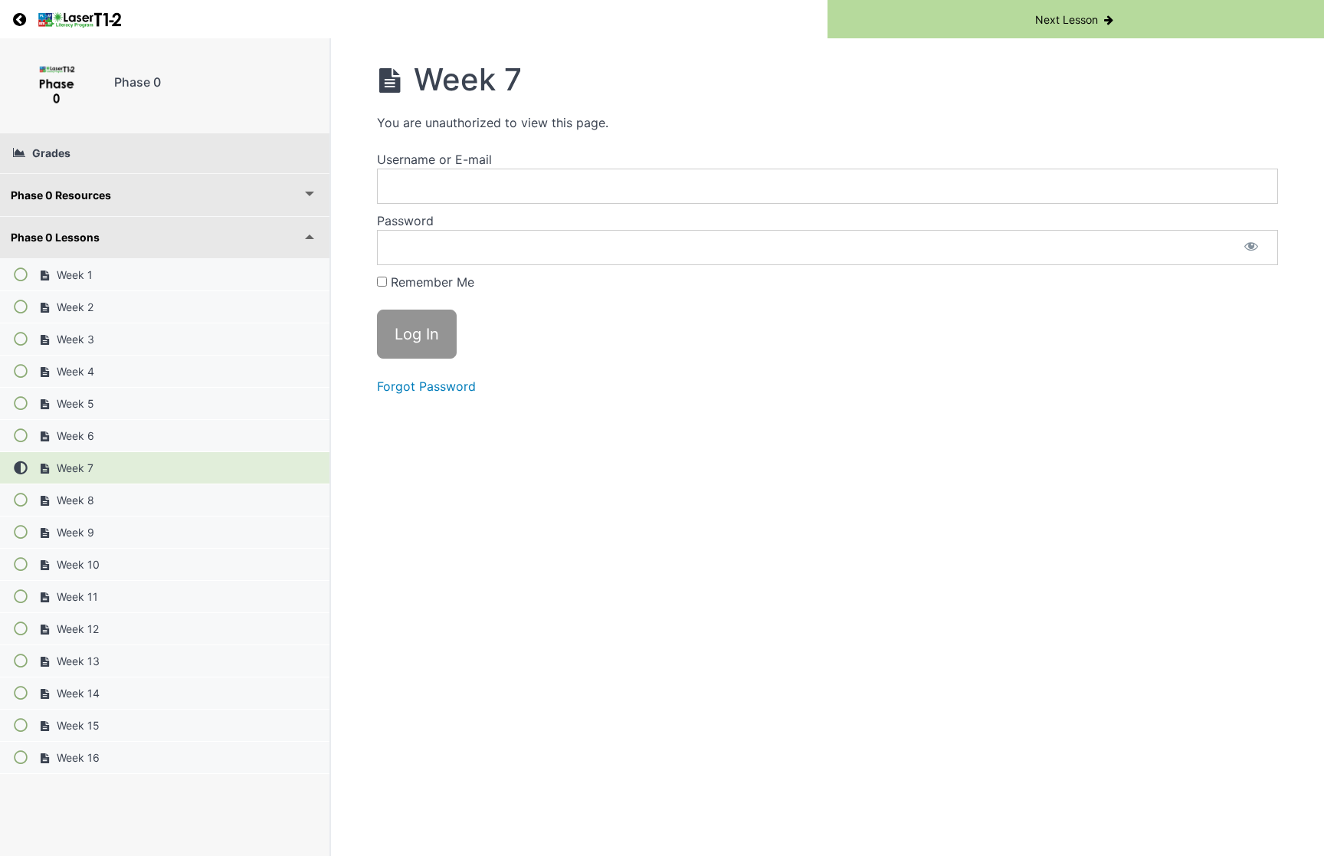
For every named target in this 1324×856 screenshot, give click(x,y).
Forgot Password (426, 386)
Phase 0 (137, 82)
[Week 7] (57, 86)
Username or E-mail (434, 159)
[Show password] (1251, 247)
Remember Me (430, 282)
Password (405, 220)
